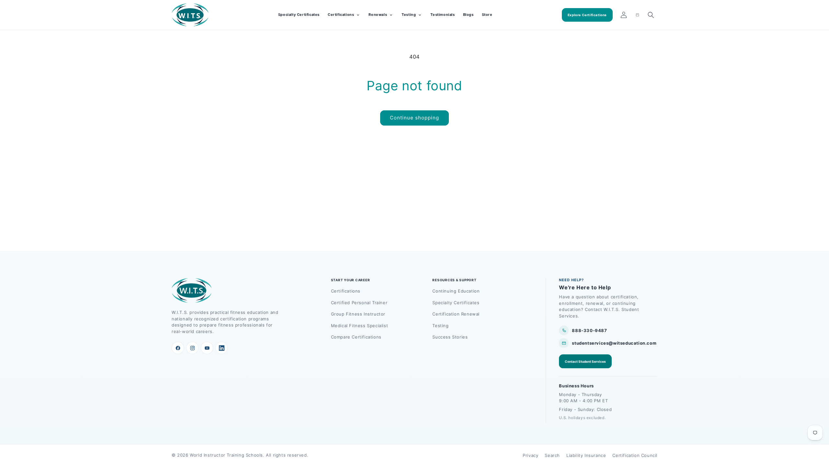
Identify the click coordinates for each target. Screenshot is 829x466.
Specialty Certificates (299, 14)
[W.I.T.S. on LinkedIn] (221, 348)
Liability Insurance (586, 455)
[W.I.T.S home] (190, 15)
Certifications (345, 291)
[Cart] (637, 14)
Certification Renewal (456, 313)
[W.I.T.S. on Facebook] (178, 348)
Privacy (530, 455)
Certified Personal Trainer (359, 302)
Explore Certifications (587, 15)
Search (552, 455)
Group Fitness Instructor (358, 313)
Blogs (468, 14)
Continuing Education (456, 291)
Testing (440, 325)
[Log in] (623, 14)
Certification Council (634, 455)
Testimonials (442, 14)
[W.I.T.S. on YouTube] (207, 348)
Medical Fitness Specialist (359, 325)
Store (487, 14)
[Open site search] (650, 14)
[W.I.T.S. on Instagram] (192, 348)
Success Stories (450, 336)
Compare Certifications (356, 336)
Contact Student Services (585, 361)
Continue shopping (414, 118)
